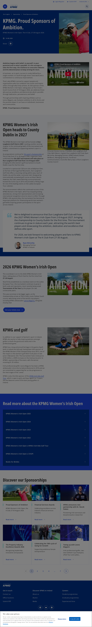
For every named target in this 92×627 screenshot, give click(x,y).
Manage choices (62, 619)
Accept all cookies (74, 619)
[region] (46, 619)
